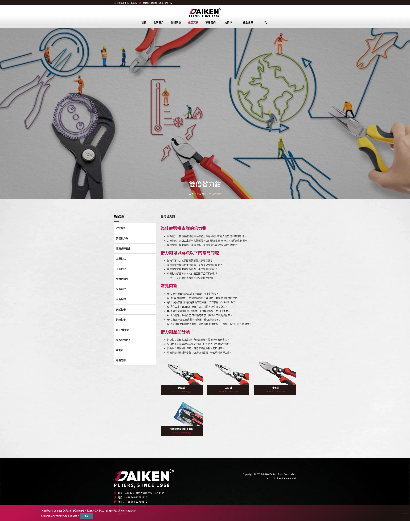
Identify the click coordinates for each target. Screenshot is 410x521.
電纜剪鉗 (121, 360)
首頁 (144, 22)
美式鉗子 (121, 309)
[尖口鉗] (228, 372)
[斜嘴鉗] (275, 372)
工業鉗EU (121, 258)
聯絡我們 (210, 22)
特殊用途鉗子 (123, 339)
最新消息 (176, 22)
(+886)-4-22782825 (127, 2)
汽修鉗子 (121, 319)
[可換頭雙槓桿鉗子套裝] (182, 413)
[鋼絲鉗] (182, 372)
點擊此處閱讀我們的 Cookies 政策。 (60, 515)
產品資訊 (193, 22)
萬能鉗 (119, 350)
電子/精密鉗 (122, 329)
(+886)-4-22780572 (136, 501)
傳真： (121, 501)
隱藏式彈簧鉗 (123, 248)
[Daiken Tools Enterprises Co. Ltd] (205, 12)
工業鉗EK (121, 268)
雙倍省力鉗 (122, 238)
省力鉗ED (121, 289)
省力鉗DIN (122, 279)
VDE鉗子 (120, 228)
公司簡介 (159, 22)
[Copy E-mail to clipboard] (170, 2)
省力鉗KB (121, 299)
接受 (86, 516)
